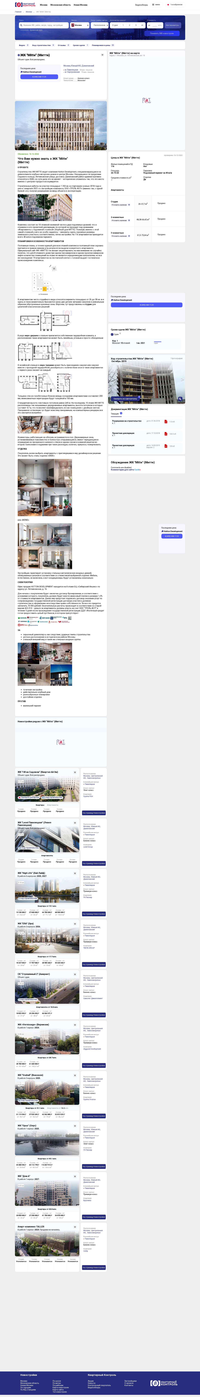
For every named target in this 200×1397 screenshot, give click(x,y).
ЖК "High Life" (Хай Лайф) (31, 873)
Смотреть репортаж (30, 797)
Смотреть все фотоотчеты (127, 398)
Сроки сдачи (80, 45)
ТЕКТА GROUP (89, 948)
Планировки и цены (103, 45)
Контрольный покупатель (99, 1385)
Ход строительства (43, 45)
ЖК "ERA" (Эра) (26, 923)
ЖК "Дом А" (24, 1176)
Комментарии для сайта (126, 470)
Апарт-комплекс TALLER (31, 1226)
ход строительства (52, 797)
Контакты (128, 1385)
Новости (91, 1383)
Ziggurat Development (92, 1049)
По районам (58, 1385)
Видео (23, 45)
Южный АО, (96, 826)
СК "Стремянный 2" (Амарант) (34, 974)
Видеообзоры (94, 1387)
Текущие (116, 414)
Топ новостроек (60, 1392)
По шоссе (57, 1381)
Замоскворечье (93, 778)
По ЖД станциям (28, 1390)
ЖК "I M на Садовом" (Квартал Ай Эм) (38, 772)
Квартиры (40, 805)
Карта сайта (58, 1390)
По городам (25, 1387)
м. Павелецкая (71, 70)
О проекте (128, 1383)
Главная (18, 12)
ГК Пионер (87, 897)
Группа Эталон (89, 1099)
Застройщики (130, 1381)
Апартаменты (52, 805)
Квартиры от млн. (47, 906)
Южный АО (76, 66)
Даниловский (88, 66)
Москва (29, 12)
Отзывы (63, 45)
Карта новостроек (61, 1387)
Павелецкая (90, 784)
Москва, (87, 776)
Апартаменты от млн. (47, 1007)
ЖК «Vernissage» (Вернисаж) (33, 1024)
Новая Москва (26, 1385)
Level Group (88, 847)
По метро (57, 1383)
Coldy (85, 1251)
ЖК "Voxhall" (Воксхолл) (30, 1075)
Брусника (87, 1200)
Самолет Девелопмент (93, 998)
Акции (91, 1381)
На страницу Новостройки (94, 813)
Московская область (29, 1383)
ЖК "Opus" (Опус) (27, 1125)
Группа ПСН (88, 796)
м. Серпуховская (72, 72)
